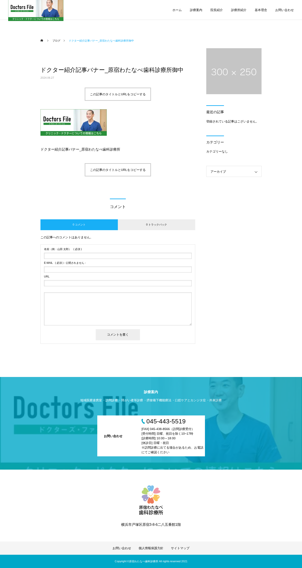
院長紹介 (216, 10)
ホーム (177, 10)
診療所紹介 (239, 10)
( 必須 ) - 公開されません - (65, 263)
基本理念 (261, 10)
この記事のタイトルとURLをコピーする (118, 94)
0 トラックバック (156, 224)
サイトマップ (180, 548)
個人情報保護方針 (151, 548)
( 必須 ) (63, 249)
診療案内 (196, 10)
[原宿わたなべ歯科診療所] (151, 499)
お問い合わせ (284, 10)
